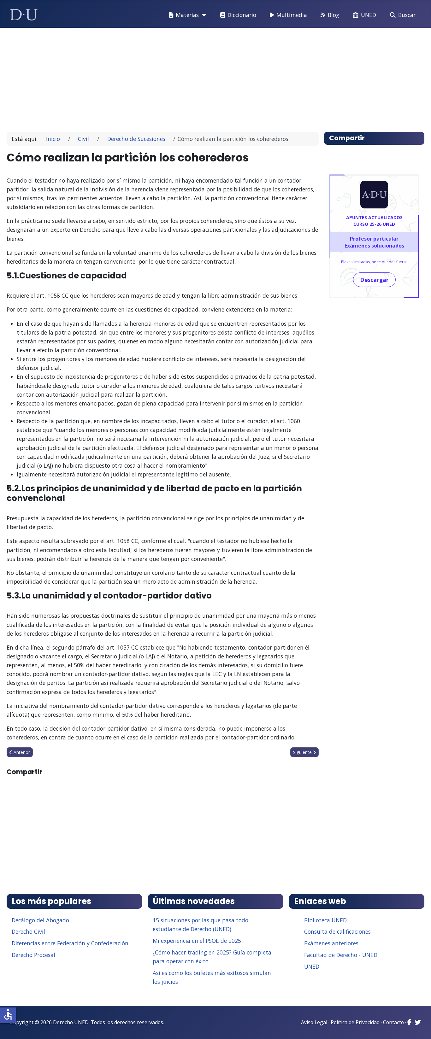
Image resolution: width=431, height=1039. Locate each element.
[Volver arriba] (419, 1026)
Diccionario (241, 15)
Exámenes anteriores (331, 943)
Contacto (393, 1022)
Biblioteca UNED (325, 920)
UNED (368, 15)
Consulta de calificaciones (337, 931)
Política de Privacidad (355, 1022)
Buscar (407, 15)
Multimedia (291, 15)
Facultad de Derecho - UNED (340, 955)
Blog (333, 15)
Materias (187, 15)
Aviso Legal (314, 1022)
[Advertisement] (201, 77)
